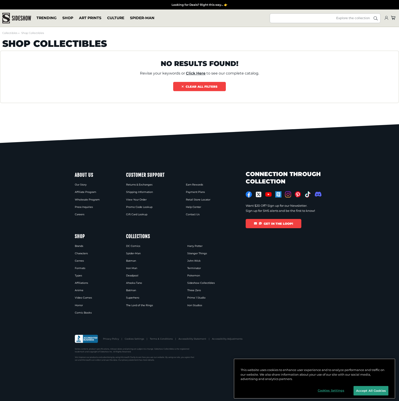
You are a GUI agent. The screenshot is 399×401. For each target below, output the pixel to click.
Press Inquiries (84, 207)
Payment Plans (195, 192)
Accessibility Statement (192, 338)
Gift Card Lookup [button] (136, 214)
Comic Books (83, 312)
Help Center (193, 207)
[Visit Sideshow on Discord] (317, 194)
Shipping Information (139, 192)
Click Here (196, 73)
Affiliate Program (85, 192)
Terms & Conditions (161, 338)
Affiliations (81, 282)
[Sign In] (386, 18)
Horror (79, 305)
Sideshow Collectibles (201, 282)
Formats (80, 268)
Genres (79, 260)
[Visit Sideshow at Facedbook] (249, 194)
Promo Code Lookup (139, 207)
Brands (79, 246)
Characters (81, 253)
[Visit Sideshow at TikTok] (308, 194)
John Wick (194, 260)
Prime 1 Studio (196, 297)
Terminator (194, 268)
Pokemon (193, 275)
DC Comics (133, 246)
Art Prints (90, 18)
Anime (79, 290)
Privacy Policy (111, 338)
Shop (67, 18)
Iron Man (131, 268)
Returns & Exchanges (139, 184)
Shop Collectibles (32, 33)
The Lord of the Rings (139, 305)
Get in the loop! (278, 223)
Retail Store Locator (198, 199)
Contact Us (193, 214)
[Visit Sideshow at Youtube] (268, 194)
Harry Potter (195, 246)
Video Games (83, 297)
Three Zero (194, 290)
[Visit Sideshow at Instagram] (288, 194)
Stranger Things (197, 253)
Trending (46, 18)
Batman (131, 260)
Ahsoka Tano (134, 282)
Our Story (81, 184)
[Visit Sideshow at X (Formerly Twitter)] (259, 194)
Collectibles (9, 33)
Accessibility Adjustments (227, 338)
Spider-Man (142, 18)
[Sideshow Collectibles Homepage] (16, 18)
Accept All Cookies (371, 390)
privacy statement (130, 360)
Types (78, 275)
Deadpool (132, 275)
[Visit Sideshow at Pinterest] (298, 194)
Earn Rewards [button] (194, 184)
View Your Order (136, 199)
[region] (314, 379)
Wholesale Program (87, 199)
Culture (115, 18)
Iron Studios (194, 305)
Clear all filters (201, 86)
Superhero (132, 297)
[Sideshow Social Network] (278, 194)
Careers (79, 214)
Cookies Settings (134, 338)
